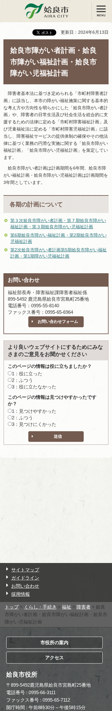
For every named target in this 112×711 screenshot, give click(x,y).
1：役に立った (27, 373)
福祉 (66, 607)
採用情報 (20, 594)
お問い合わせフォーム (58, 321)
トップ (12, 607)
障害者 (84, 607)
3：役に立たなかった (34, 386)
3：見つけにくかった (34, 424)
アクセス (54, 657)
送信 (58, 436)
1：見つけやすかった (34, 411)
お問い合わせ (25, 586)
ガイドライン (25, 577)
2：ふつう (22, 380)
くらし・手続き (40, 607)
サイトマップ (25, 569)
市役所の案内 (54, 642)
